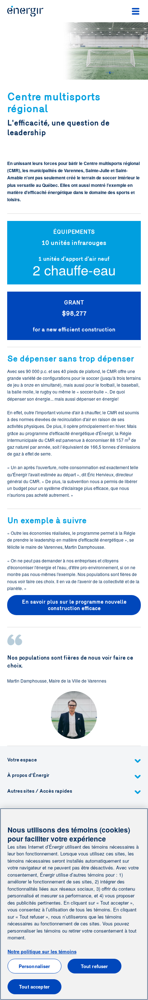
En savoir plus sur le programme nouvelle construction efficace (74, 605)
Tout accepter (34, 986)
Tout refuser (94, 966)
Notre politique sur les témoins (42, 951)
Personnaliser (34, 966)
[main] (74, 904)
